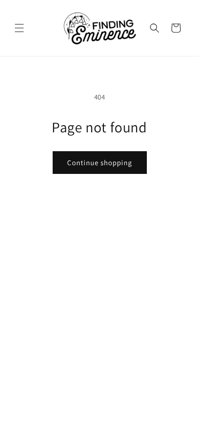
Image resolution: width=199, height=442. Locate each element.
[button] (19, 28)
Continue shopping (99, 162)
